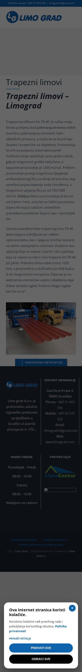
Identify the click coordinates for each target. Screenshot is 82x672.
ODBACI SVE (41, 659)
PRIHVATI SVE (41, 648)
